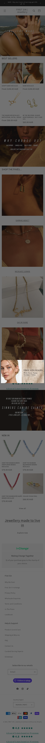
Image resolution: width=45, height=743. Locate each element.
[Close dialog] (43, 361)
